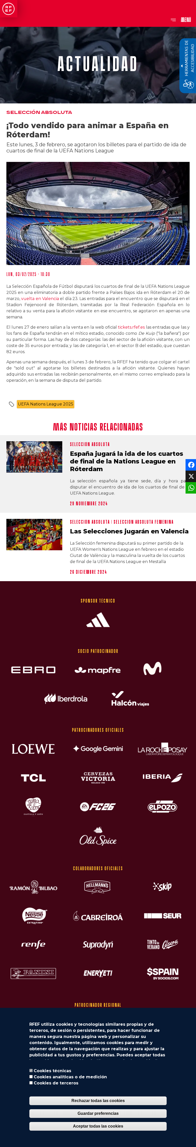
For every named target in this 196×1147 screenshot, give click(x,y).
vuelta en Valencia (40, 298)
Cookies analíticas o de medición (70, 1076)
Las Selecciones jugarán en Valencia (129, 531)
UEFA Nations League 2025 (45, 404)
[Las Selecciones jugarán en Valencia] (34, 534)
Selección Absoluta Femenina (144, 522)
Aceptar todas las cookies (98, 1126)
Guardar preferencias (98, 1113)
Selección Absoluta (39, 112)
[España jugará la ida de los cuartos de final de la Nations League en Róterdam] (34, 457)
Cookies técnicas (52, 1070)
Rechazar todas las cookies (98, 1100)
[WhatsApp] (190, 487)
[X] (190, 476)
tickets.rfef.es (131, 327)
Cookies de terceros (56, 1083)
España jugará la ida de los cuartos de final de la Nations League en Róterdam (126, 461)
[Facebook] (190, 464)
